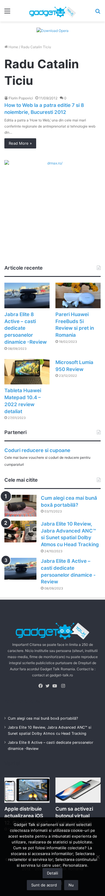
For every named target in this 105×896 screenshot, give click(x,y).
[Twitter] (49, 685)
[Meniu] (7, 12)
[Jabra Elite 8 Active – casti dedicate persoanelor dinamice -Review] (27, 295)
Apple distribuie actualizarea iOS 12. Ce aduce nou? (26, 816)
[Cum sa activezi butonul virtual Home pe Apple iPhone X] (78, 790)
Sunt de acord (44, 885)
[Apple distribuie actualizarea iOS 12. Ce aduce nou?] (27, 790)
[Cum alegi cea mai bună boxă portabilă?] (20, 506)
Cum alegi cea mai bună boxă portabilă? (43, 718)
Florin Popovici (21, 98)
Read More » (20, 143)
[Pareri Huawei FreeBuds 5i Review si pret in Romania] (78, 295)
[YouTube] (56, 685)
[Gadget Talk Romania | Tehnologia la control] (52, 10)
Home (13, 47)
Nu (71, 885)
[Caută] (98, 12)
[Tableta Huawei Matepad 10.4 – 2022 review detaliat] (27, 371)
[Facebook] (42, 685)
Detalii (52, 873)
